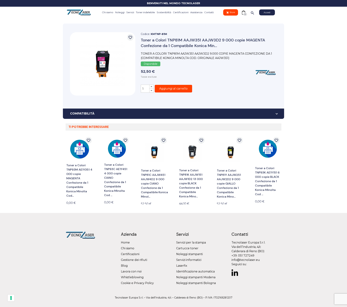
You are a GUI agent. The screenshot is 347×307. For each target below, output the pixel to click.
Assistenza (196, 12)
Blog (124, 265)
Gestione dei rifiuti (134, 260)
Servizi (130, 12)
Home (125, 242)
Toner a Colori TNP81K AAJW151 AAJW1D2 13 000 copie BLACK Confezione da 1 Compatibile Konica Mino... (191, 183)
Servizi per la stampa (191, 242)
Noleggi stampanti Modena (195, 277)
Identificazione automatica (195, 271)
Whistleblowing (132, 277)
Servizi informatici (188, 260)
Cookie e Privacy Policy (137, 283)
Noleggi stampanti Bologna (196, 283)
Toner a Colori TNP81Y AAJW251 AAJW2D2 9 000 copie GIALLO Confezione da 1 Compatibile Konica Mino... (229, 183)
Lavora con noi (131, 271)
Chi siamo (107, 12)
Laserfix (181, 265)
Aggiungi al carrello (173, 88)
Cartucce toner (187, 248)
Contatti (209, 12)
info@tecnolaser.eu (246, 260)
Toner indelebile (145, 12)
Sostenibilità (164, 12)
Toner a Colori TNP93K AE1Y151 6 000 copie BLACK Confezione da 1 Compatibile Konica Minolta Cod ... (267, 181)
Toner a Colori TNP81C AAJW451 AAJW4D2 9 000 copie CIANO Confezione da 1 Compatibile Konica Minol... (154, 183)
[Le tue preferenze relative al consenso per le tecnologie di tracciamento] (11, 298)
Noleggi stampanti (189, 254)
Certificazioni (181, 12)
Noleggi (120, 12)
